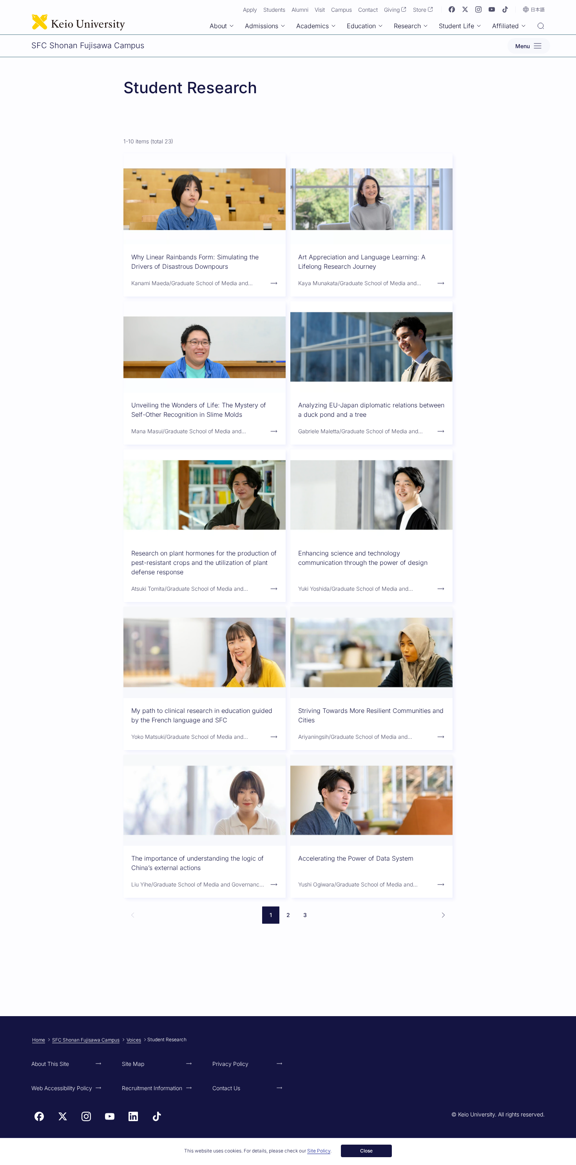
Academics (312, 26)
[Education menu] (380, 26)
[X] (465, 9)
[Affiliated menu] (523, 26)
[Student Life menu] (479, 26)
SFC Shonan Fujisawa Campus (86, 1040)
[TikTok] (505, 9)
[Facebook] (452, 9)
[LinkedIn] (133, 1116)
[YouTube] (491, 9)
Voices (134, 1040)
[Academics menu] (333, 26)
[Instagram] (478, 9)
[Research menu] (425, 26)
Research (407, 26)
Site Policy (318, 1151)
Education (361, 26)
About (218, 26)
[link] (132, 915)
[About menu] (231, 26)
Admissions (261, 26)
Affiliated (505, 26)
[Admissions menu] (283, 26)
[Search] (541, 26)
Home (38, 1040)
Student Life (456, 26)
